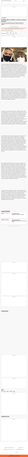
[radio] (13, 0)
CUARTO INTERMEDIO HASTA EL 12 (16, 213)
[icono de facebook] (21, 2)
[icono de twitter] (23, 2)
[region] (14, 11)
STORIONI (11, 391)
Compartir (3, 33)
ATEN (1, 391)
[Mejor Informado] (14, 3)
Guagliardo (7, 391)
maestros (4, 391)
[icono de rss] (26, 2)
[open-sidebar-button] (1, 2)
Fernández (14, 391)
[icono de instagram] (24, 2)
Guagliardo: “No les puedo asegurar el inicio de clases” (19, 221)
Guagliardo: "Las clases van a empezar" (18, 214)
